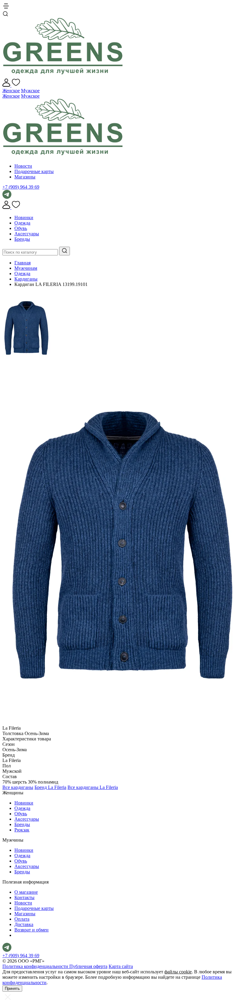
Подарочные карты (34, 171)
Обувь (20, 228)
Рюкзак (21, 829)
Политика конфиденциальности (35, 966)
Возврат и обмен (31, 929)
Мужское (30, 90)
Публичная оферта (88, 966)
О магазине (26, 892)
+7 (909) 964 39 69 (20, 187)
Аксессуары (26, 233)
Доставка (23, 924)
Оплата (21, 919)
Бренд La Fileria (50, 787)
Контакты (24, 897)
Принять (12, 988)
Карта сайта (121, 966)
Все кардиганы (17, 787)
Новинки (23, 217)
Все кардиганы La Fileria (93, 787)
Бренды (22, 239)
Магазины (24, 176)
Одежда (22, 222)
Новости (23, 166)
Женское (11, 90)
